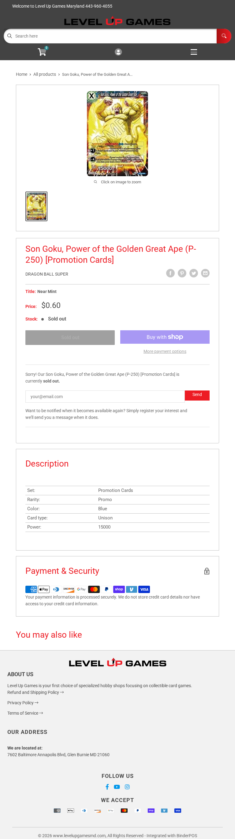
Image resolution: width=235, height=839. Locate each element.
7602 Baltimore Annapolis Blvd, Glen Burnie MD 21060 (58, 754)
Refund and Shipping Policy (33, 692)
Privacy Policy (21, 702)
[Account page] (118, 52)
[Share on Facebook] (170, 273)
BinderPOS (187, 835)
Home (21, 74)
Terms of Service (23, 713)
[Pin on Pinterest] (182, 273)
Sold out (70, 337)
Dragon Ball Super (46, 274)
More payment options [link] (165, 351)
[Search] (224, 36)
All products (44, 74)
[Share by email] (205, 273)
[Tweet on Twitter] (193, 273)
